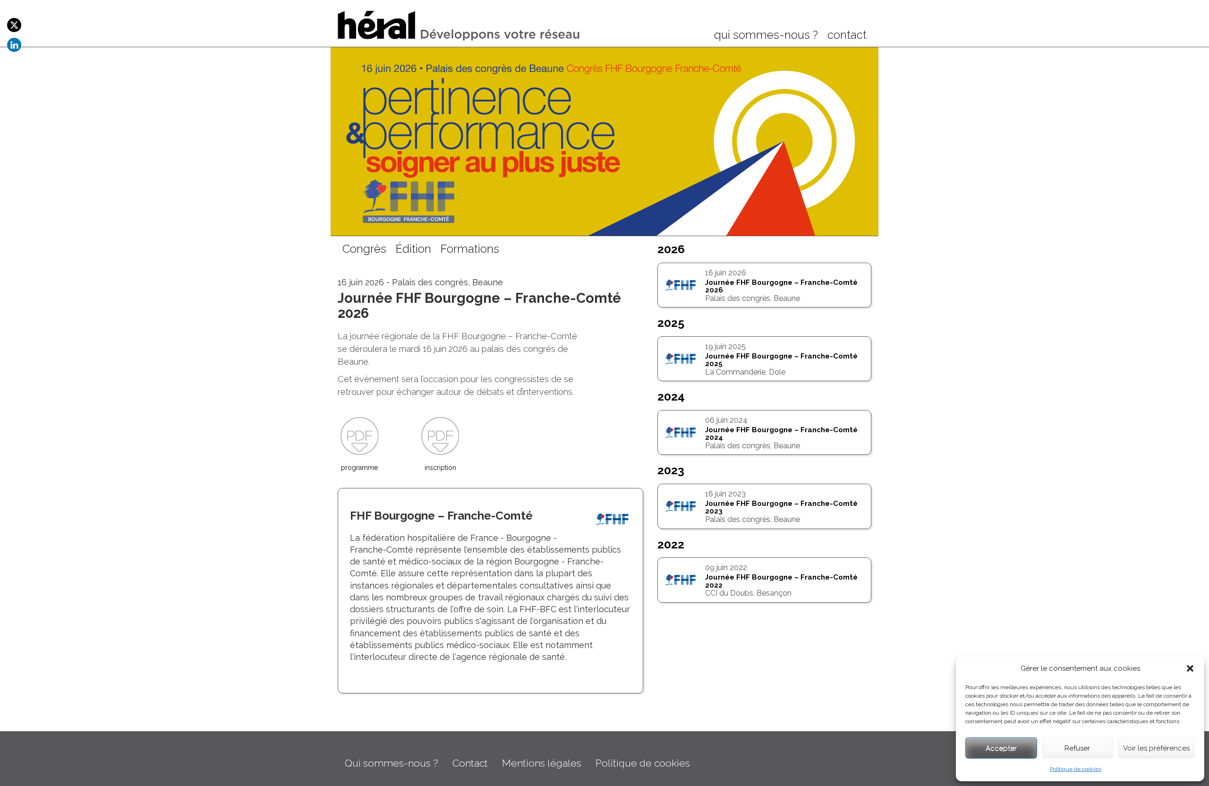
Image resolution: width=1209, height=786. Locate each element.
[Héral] (459, 25)
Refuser (1077, 748)
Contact (470, 763)
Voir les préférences (1156, 748)
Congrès (364, 249)
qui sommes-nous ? (766, 35)
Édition (413, 249)
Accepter (1001, 748)
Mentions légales (541, 763)
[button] (1190, 668)
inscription (440, 467)
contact (847, 35)
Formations (470, 249)
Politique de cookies (1075, 769)
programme (359, 467)
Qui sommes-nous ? (391, 763)
